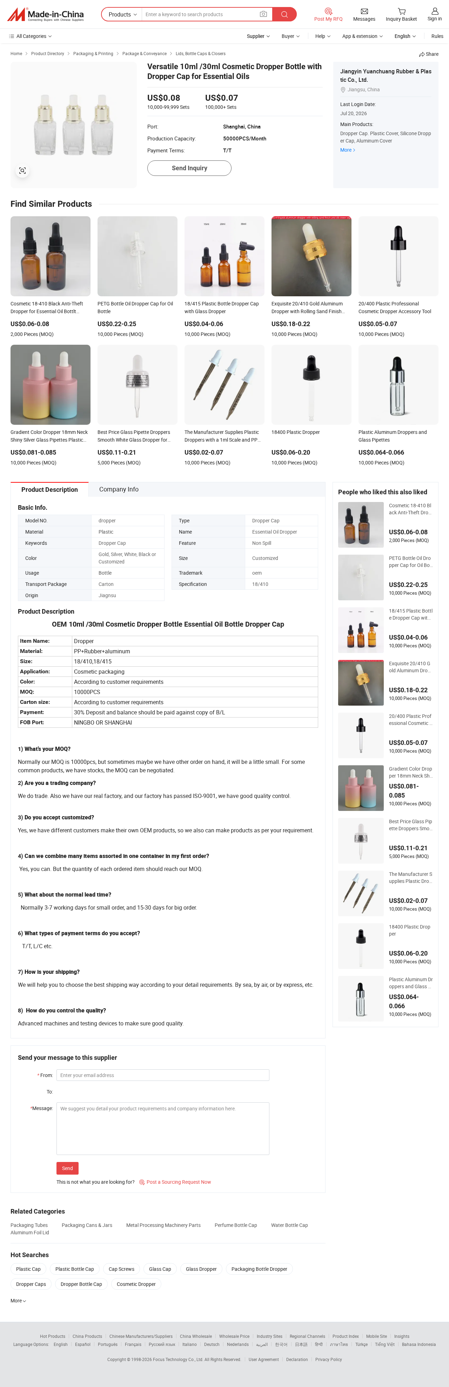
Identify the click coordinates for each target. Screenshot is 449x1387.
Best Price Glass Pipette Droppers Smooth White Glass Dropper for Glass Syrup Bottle (410, 825)
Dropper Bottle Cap (81, 1284)
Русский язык (162, 1344)
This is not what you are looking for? (95, 1181)
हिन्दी (319, 1344)
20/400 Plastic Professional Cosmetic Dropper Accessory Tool (411, 720)
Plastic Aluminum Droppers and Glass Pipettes (411, 983)
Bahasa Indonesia (419, 1344)
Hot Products (52, 1336)
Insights (401, 1336)
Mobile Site (376, 1336)
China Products (87, 1336)
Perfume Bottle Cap (236, 1225)
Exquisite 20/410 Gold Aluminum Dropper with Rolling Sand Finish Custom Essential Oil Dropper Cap (411, 667)
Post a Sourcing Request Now (175, 1181)
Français (133, 1344)
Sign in (435, 18)
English (61, 1344)
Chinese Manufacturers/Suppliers (141, 1336)
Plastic (106, 531)
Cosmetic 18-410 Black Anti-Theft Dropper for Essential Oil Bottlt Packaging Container (411, 509)
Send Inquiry (189, 168)
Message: (41, 1108)
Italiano (189, 1344)
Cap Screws (121, 1269)
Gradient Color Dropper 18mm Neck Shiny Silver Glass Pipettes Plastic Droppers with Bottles (411, 772)
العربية (262, 1344)
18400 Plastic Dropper (409, 930)
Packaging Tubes (29, 1225)
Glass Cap (160, 1269)
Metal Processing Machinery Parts (163, 1225)
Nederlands (238, 1344)
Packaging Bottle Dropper (259, 1269)
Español (83, 1344)
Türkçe (361, 1344)
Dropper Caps (31, 1284)
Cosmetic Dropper (136, 1284)
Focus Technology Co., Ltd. (179, 1359)
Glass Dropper (201, 1269)
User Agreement (264, 1359)
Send (67, 1168)
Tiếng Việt (385, 1344)
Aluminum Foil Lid (30, 1232)
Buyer (288, 36)
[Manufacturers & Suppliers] (45, 14)
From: (45, 1075)
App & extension (359, 36)
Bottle (105, 572)
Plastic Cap (28, 1269)
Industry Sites (269, 1336)
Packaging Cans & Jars (87, 1225)
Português (108, 1344)
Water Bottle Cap (289, 1225)
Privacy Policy (328, 1359)
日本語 (301, 1344)
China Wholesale (196, 1336)
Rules (437, 36)
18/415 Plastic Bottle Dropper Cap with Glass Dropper (411, 614)
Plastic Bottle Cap (74, 1269)
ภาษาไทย (339, 1344)
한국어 (281, 1344)
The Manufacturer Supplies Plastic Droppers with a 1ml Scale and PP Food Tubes (410, 878)
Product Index (346, 1336)
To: (50, 1091)
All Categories (31, 36)
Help (320, 36)
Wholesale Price (234, 1336)
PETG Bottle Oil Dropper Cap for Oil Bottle (410, 562)
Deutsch (212, 1344)
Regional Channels (307, 1336)
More (345, 149)
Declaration (297, 1359)
